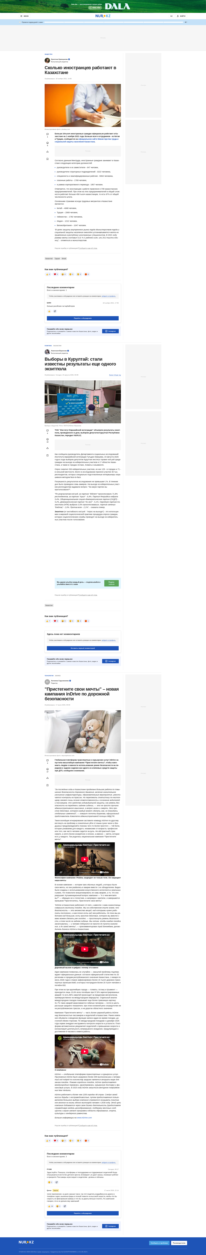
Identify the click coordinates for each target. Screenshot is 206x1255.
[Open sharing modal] (47, 151)
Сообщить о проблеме (159, 1243)
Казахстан (49, 258)
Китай (64, 258)
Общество (48, 54)
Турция (57, 258)
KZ (171, 16)
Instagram (112, 331)
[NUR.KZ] (103, 16)
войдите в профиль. (109, 296)
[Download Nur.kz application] (103, 6)
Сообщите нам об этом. (88, 248)
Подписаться (111, 583)
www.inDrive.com (84, 1118)
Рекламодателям (179, 1243)
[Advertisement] (103, 37)
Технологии (49, 675)
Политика (48, 345)
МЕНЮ (26, 16)
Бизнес (58, 675)
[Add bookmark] (47, 159)
